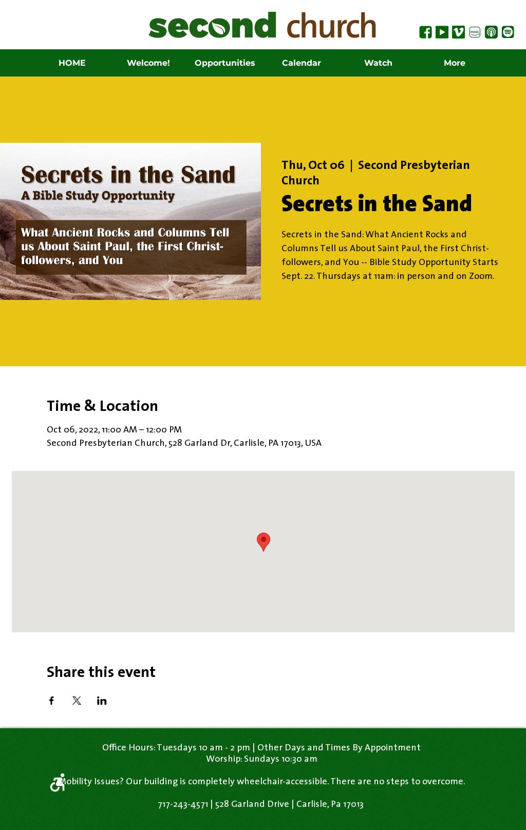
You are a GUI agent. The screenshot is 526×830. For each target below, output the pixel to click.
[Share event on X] (77, 700)
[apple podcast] (491, 32)
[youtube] (442, 32)
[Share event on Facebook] (52, 700)
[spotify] (507, 32)
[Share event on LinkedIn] (102, 700)
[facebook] (425, 32)
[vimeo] (458, 32)
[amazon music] (474, 32)
